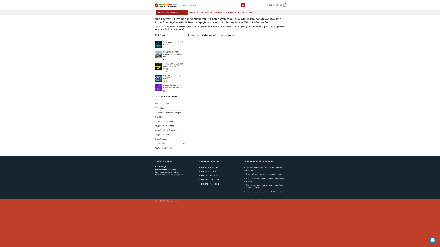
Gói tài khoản (160, 108)
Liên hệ (249, 12)
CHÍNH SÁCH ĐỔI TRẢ (207, 172)
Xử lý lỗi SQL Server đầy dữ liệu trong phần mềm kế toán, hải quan (263, 169)
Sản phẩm (218, 12)
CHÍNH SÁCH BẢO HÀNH (208, 176)
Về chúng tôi (206, 12)
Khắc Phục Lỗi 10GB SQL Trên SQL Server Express (263, 174)
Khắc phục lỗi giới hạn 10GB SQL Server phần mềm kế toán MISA (264, 179)
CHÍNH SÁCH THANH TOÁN (209, 180)
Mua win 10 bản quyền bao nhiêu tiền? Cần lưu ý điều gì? (263, 193)
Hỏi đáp (241, 12)
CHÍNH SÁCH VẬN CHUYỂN (209, 184)
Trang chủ (194, 12)
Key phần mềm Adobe (164, 121)
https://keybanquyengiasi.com (173, 175)
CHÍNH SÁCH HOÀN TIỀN (208, 167)
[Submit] (243, 5)
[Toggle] (184, 108)
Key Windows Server (163, 148)
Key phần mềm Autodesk (165, 126)
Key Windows (160, 144)
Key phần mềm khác (163, 135)
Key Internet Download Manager (168, 113)
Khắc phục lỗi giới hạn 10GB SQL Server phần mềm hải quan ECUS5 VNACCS (264, 186)
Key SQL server (161, 139)
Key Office (159, 117)
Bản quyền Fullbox (162, 104)
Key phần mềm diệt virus (165, 130)
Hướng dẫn (231, 12)
